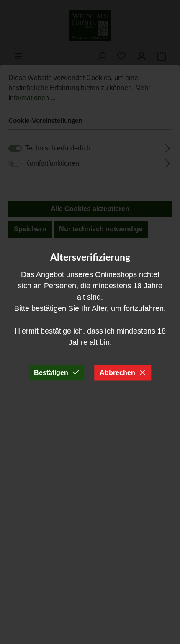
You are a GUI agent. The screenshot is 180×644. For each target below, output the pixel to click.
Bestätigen (51, 372)
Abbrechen (117, 372)
